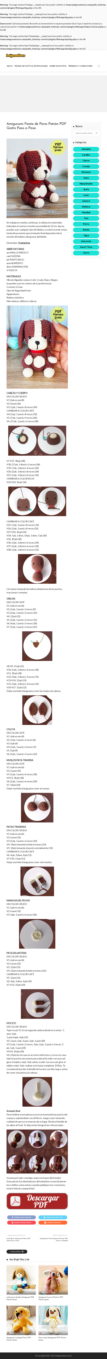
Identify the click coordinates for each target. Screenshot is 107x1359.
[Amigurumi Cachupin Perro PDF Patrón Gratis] (21, 1320)
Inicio (10, 66)
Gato (86, 177)
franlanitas (24, 242)
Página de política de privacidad (31, 66)
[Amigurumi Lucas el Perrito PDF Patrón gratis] (53, 1280)
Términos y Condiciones (80, 66)
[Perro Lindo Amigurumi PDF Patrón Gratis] (53, 1320)
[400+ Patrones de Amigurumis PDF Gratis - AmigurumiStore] (15, 56)
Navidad (86, 212)
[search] (98, 66)
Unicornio (86, 241)
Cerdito (86, 154)
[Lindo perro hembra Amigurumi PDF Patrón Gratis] (21, 1280)
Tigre (86, 235)
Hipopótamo (86, 183)
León (86, 195)
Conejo (86, 166)
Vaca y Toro (86, 247)
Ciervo (86, 160)
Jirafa (86, 189)
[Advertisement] (53, 93)
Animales (44, 1292)
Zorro (86, 252)
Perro (11, 1292)
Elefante (86, 172)
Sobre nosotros (57, 66)
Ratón (86, 229)
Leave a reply (15, 1252)
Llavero (86, 200)
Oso (86, 218)
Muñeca (86, 206)
